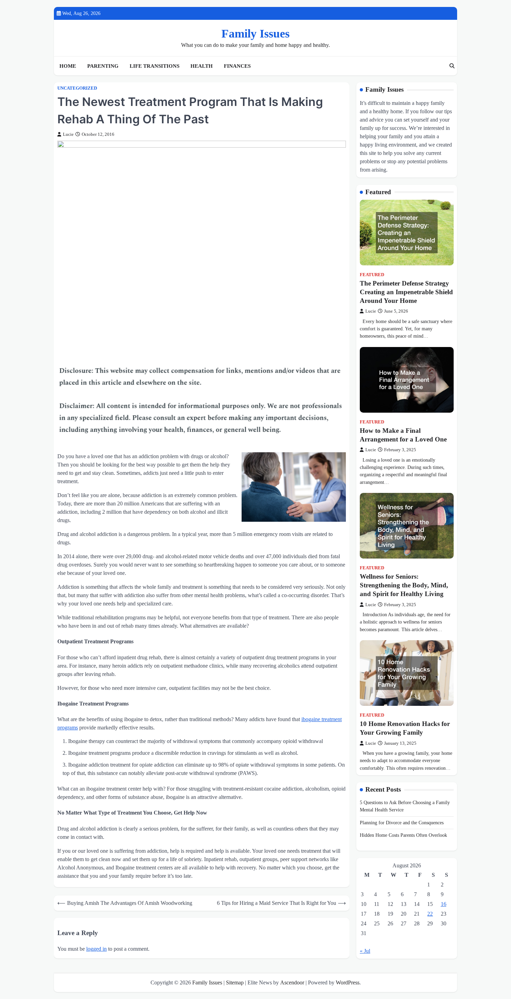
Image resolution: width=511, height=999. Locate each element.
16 (443, 904)
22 (430, 914)
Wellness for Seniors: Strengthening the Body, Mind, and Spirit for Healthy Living (404, 585)
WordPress (347, 982)
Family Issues (255, 33)
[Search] (452, 66)
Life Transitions (154, 66)
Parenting (103, 66)
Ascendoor (292, 982)
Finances (237, 66)
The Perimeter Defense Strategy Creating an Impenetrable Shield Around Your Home (406, 292)
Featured (372, 274)
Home (67, 66)
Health (201, 66)
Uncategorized (77, 88)
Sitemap (235, 982)
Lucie (68, 134)
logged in (96, 949)
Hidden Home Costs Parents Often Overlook (403, 835)
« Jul (365, 951)
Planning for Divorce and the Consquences (402, 822)
